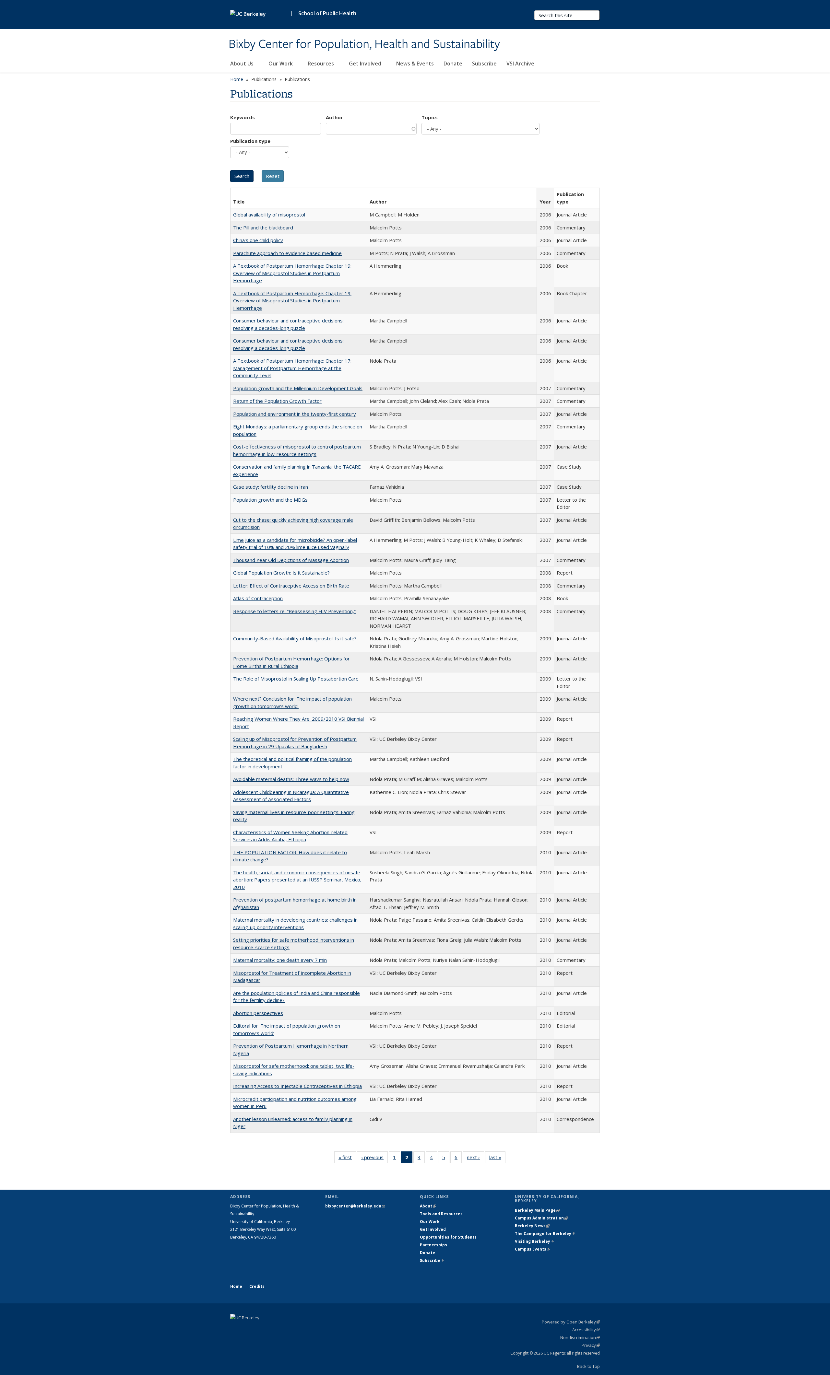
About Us (242, 63)
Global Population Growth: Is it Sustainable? (281, 572)
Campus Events (532, 1249)
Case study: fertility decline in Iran (270, 487)
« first (347, 1158)
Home (236, 79)
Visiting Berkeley (534, 1241)
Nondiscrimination (580, 1337)
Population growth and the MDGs (270, 499)
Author (334, 117)
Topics (429, 117)
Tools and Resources (441, 1214)
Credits (257, 1286)
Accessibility (586, 1330)
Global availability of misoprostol (269, 214)
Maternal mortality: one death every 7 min (280, 960)
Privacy (591, 1345)
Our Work (281, 63)
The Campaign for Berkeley (545, 1233)
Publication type (250, 141)
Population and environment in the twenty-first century (294, 414)
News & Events (415, 63)
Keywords (242, 117)
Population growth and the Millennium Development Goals (297, 388)
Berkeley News (532, 1226)
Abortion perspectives (258, 1013)
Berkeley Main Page (537, 1210)
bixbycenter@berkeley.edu (355, 1206)
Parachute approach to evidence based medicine (287, 253)
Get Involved (366, 63)
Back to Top (588, 1366)
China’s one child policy (258, 240)
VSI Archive (520, 63)
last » (497, 1158)
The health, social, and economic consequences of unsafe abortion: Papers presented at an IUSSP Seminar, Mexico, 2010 (297, 879)
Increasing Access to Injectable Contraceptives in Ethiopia (297, 1086)
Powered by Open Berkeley (571, 1322)
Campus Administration (541, 1218)
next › (475, 1158)
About (428, 1206)
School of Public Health (327, 13)
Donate (453, 63)
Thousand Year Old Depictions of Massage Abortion (291, 560)
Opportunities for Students (448, 1237)
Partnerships (433, 1245)
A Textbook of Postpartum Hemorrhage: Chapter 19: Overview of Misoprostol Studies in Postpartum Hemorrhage (292, 273)
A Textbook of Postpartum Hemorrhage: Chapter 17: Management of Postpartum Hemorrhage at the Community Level (292, 368)
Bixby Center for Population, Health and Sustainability (364, 44)
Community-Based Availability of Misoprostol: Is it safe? (295, 638)
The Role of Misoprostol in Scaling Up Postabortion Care (296, 678)
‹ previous (374, 1158)
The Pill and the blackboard (263, 227)
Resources (321, 63)
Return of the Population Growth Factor (277, 401)
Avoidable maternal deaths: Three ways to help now (291, 779)
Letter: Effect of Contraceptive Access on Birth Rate (291, 585)
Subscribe (484, 63)
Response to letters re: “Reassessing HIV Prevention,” (294, 611)
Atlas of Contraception (258, 598)
